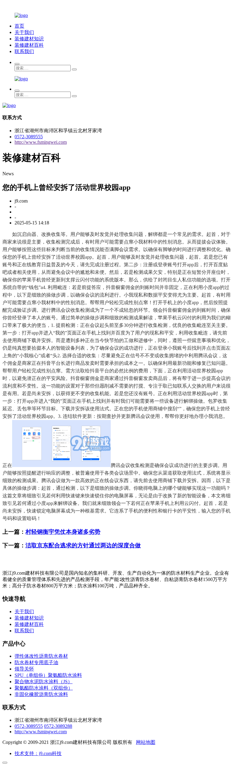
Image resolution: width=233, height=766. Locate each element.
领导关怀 (24, 668)
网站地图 (145, 742)
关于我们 (24, 32)
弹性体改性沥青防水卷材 (41, 656)
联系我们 (24, 51)
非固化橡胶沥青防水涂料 (41, 694)
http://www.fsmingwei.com (41, 142)
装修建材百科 (29, 45)
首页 (19, 26)
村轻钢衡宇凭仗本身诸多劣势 (62, 532)
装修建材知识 (29, 38)
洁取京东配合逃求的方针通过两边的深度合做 (83, 545)
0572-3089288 (58, 726)
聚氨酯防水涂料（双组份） (44, 687)
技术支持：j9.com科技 (38, 753)
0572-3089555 (29, 136)
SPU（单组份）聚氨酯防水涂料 (48, 675)
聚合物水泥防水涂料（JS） (44, 681)
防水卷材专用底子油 (36, 662)
